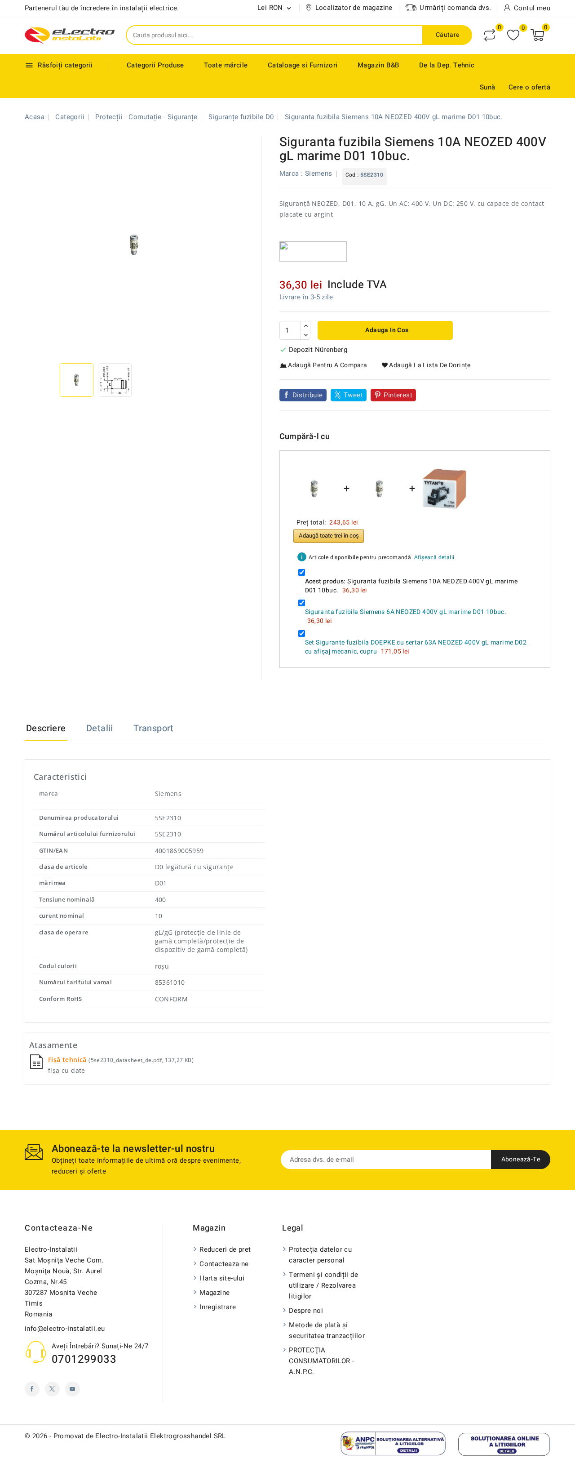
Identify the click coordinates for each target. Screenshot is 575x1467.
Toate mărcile (226, 65)
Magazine (214, 1293)
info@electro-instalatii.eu (65, 1329)
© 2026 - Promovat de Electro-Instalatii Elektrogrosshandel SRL (125, 1436)
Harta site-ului (221, 1278)
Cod (350, 175)
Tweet (353, 395)
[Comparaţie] (489, 35)
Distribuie (307, 395)
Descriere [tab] (46, 728)
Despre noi (306, 1311)
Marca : (291, 173)
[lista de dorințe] (513, 35)
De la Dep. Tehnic (447, 65)
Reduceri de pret (225, 1249)
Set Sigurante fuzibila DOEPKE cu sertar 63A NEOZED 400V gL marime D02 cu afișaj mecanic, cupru (416, 647)
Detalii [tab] (99, 728)
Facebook (32, 1389)
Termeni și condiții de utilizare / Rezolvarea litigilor (323, 1285)
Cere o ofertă (529, 87)
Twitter (52, 1389)
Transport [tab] (153, 728)
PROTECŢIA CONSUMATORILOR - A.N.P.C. (321, 1361)
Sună (487, 87)
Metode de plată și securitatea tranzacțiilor (327, 1330)
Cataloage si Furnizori (303, 65)
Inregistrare (217, 1307)
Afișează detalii (434, 557)
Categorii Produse (155, 65)
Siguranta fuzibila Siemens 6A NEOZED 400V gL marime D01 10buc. (406, 612)
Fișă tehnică (68, 1059)
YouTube (72, 1389)
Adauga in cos (386, 330)
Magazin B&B (378, 65)
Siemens (318, 173)
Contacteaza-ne (59, 1228)
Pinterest (398, 395)
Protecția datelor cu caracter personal (320, 1255)
